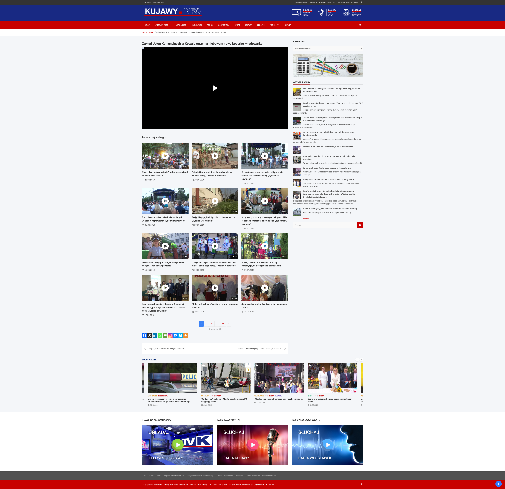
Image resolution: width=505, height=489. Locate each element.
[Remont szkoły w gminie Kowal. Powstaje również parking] (297, 212)
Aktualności (181, 25)
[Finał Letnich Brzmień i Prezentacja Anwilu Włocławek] (297, 150)
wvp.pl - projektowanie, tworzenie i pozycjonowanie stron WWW (248, 484)
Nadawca (239, 475)
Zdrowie (260, 25)
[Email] (165, 335)
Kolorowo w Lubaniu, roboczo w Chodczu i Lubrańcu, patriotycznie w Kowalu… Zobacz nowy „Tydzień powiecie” (163, 307)
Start (147, 25)
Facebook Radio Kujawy (326, 2)
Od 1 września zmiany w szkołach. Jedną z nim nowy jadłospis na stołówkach (330, 400)
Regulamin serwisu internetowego (201, 475)
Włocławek (197, 25)
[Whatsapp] (160, 335)
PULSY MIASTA (149, 359)
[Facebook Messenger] (175, 335)
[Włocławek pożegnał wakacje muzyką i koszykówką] (297, 171)
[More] (185, 335)
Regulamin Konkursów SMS (174, 475)
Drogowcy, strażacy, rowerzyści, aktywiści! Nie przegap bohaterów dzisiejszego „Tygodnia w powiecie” (264, 220)
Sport (237, 25)
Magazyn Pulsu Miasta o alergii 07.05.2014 (166, 349)
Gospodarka (223, 25)
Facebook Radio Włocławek (348, 2)
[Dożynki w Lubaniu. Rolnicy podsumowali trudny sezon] (297, 183)
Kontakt (287, 25)
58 (223, 324)
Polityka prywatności (225, 475)
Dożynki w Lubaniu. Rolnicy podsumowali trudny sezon (328, 179)
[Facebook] (361, 2)
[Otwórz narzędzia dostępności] (498, 484)
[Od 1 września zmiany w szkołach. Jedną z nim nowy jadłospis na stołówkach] (297, 92)
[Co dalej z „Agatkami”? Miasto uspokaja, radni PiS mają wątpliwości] (297, 160)
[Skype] (180, 335)
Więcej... (306, 218)
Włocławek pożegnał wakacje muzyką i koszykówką (327, 168)
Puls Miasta (163, 396)
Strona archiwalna (253, 475)
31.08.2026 (154, 405)
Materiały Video (161, 25)
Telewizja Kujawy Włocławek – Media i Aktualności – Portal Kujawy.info (183, 484)
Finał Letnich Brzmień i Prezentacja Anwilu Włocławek (328, 147)
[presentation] (357, 359)
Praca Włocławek (269, 475)
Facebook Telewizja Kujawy (305, 2)
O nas (144, 475)
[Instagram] (170, 335)
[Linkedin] (155, 335)
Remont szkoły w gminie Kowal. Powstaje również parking (330, 209)
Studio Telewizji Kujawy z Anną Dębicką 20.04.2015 (259, 349)
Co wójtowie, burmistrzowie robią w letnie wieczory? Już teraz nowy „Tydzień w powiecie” (262, 175)
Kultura (248, 25)
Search (360, 225)
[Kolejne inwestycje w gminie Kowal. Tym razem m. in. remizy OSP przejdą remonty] (297, 107)
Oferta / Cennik (155, 475)
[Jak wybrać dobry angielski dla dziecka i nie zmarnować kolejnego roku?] (297, 136)
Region (210, 25)
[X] (149, 335)
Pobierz (273, 25)
